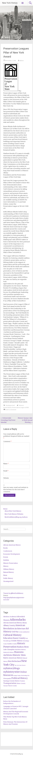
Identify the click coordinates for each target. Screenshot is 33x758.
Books (5, 548)
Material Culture (8, 652)
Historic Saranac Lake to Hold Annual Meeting (25, 420)
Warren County (12, 686)
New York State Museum (20, 665)
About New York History (13, 511)
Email (5, 471)
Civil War (15, 632)
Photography (7, 678)
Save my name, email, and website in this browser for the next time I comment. (15, 489)
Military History (8, 569)
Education (7, 638)
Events (5, 557)
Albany (24, 623)
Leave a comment (10, 409)
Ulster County (21, 683)
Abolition (6, 616)
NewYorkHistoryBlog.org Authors (16, 517)
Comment (7, 441)
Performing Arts (25, 675)
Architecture (20, 628)
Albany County (9, 625)
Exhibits (6, 560)
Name (6, 463)
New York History (9, 3)
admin (22, 60)
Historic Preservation (10, 563)
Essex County (19, 638)
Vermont (5, 685)
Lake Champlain (9, 649)
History (5, 566)
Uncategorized (10, 405)
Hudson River (23, 647)
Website (6, 478)
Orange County (17, 675)
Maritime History (20, 649)
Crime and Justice (24, 632)
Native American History (13, 658)
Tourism (22, 681)
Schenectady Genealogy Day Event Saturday (8, 420)
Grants (5, 643)
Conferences (7, 551)
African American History (12, 545)
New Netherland (14, 661)
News (5, 575)
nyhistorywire (11, 671)
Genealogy (26, 641)
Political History (19, 678)
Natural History (8, 572)
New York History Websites (14, 514)
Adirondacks (18, 619)
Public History (8, 578)
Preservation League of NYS (20, 407)
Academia (13, 616)
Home (5, 509)
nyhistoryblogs (11, 668)
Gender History (17, 641)
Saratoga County (8, 681)
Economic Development (11, 554)
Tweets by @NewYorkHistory (13, 593)
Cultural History (12, 635)
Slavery (17, 681)
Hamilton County (12, 644)
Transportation (9, 683)
